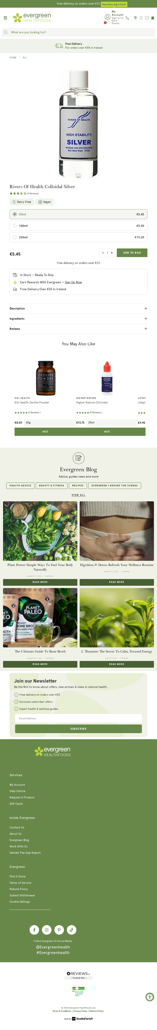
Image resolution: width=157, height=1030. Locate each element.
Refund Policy (19, 889)
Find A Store (17, 876)
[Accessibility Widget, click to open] (150, 997)
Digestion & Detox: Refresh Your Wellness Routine (117, 565)
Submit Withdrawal (22, 895)
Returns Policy (96, 1011)
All (25, 57)
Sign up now (73, 282)
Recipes (78, 485)
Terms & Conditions (61, 1011)
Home (13, 57)
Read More (40, 582)
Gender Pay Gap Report (25, 852)
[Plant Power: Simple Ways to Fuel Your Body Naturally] (40, 531)
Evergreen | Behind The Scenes (115, 485)
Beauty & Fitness (51, 485)
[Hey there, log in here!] (107, 18)
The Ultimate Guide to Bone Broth (40, 651)
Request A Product (22, 797)
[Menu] (5, 18)
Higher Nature (86, 398)
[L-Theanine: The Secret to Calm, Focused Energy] (117, 617)
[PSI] (78, 995)
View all (78, 495)
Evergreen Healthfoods (80, 1008)
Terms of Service (20, 883)
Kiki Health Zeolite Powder (32, 402)
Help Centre (17, 791)
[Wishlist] (141, 18)
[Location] (134, 18)
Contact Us (17, 827)
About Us (16, 834)
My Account (17, 785)
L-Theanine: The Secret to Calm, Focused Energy (116, 651)
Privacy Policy (80, 1011)
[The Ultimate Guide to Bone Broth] (40, 617)
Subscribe (78, 729)
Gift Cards (16, 803)
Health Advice (20, 485)
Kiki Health (22, 398)
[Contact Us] (127, 18)
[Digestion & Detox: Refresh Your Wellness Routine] (117, 531)
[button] (78, 193)
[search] (6, 32)
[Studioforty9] (78, 1019)
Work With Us (19, 846)
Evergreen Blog (19, 840)
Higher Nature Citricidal (92, 402)
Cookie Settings (20, 901)
